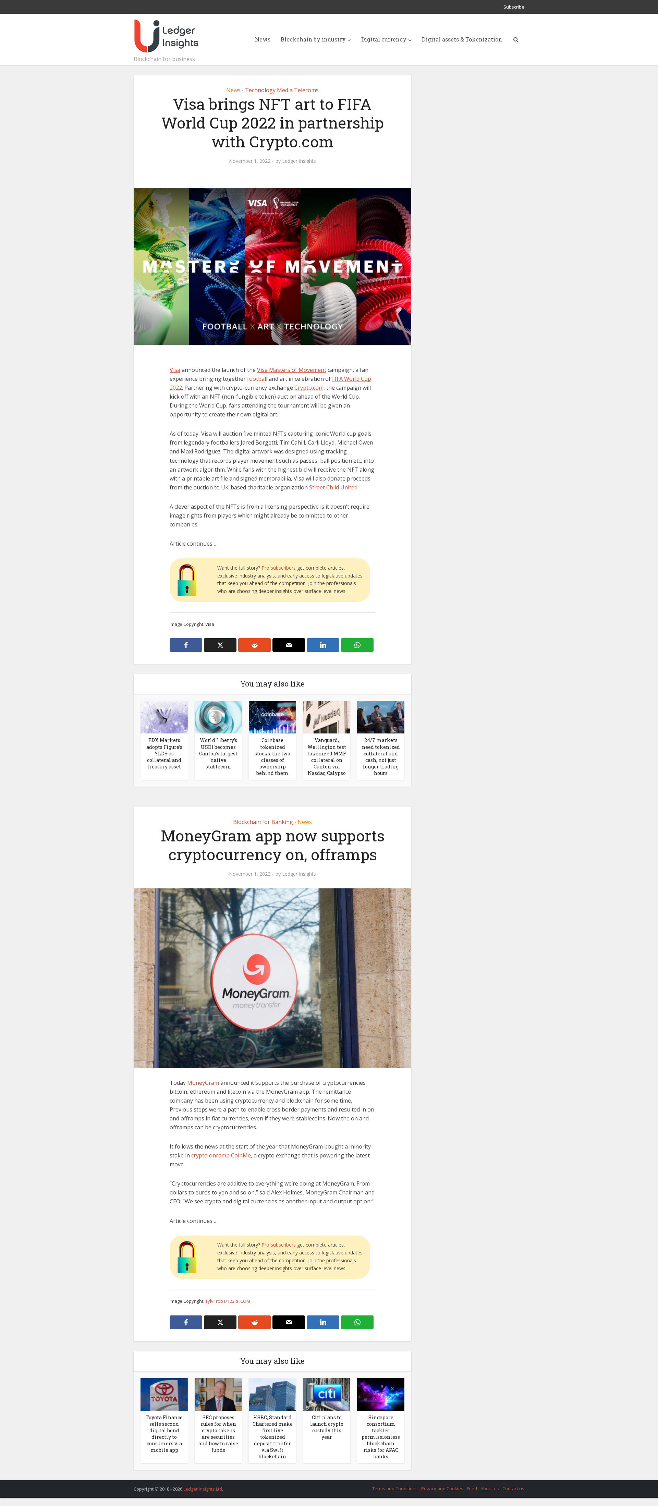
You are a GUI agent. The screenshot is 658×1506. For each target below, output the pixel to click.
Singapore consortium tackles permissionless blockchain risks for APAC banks (381, 1437)
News (262, 39)
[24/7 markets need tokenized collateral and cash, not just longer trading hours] (380, 716)
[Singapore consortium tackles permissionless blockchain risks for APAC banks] (380, 1394)
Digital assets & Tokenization (462, 39)
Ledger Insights (299, 161)
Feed (472, 1488)
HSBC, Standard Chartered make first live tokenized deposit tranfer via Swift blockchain (273, 1437)
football (257, 378)
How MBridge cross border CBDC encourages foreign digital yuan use (322, 1485)
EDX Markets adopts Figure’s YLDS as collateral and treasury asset (164, 753)
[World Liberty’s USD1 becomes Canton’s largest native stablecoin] (218, 716)
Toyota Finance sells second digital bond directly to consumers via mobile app (164, 1433)
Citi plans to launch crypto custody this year (326, 1427)
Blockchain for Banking (263, 822)
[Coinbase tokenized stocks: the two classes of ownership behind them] (272, 716)
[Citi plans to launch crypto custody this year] (326, 1394)
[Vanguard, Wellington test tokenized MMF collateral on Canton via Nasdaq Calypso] (326, 716)
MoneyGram (203, 1082)
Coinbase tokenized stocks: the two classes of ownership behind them (272, 756)
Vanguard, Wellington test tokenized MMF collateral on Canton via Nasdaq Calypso (326, 756)
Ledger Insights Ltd (202, 1489)
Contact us (513, 1488)
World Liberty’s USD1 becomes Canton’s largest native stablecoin (218, 753)
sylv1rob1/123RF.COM (227, 1301)
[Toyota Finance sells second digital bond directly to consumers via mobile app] (164, 1394)
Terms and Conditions (395, 1488)
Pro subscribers (278, 567)
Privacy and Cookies (442, 1488)
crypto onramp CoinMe (221, 1155)
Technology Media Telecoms (282, 90)
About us (489, 1488)
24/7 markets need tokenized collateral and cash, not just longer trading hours (381, 756)
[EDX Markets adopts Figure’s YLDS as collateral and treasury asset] (164, 716)
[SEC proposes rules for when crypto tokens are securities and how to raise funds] (218, 1394)
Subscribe (513, 7)
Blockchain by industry (313, 39)
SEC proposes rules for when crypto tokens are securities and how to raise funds (218, 1433)
